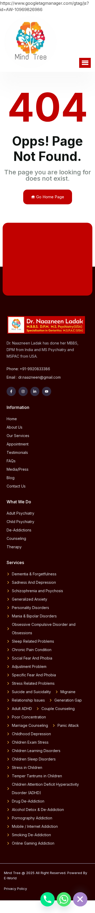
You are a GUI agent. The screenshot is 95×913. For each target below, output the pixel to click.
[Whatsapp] (64, 899)
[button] (85, 63)
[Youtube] (46, 391)
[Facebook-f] (11, 391)
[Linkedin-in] (35, 391)
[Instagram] (23, 391)
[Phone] (47, 899)
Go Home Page (49, 196)
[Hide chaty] (80, 899)
